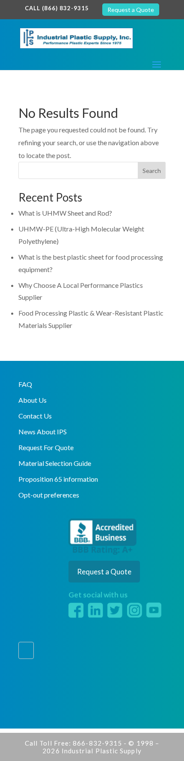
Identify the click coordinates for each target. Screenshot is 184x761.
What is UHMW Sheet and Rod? (65, 213)
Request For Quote (46, 447)
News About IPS (42, 431)
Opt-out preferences (48, 495)
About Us (32, 400)
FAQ (25, 384)
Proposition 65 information (58, 479)
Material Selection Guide (54, 463)
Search (151, 170)
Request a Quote (130, 9)
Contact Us (35, 416)
